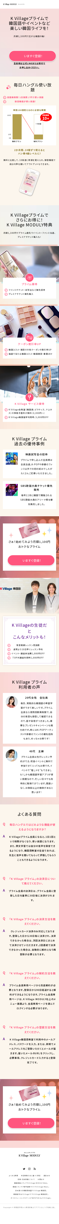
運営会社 (47, 1175)
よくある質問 (13, 1175)
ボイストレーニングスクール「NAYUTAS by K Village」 (31, 1198)
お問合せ (41, 1179)
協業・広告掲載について (26, 1179)
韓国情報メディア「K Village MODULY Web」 (31, 1183)
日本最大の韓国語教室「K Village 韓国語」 (31, 1190)
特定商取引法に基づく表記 (31, 1175)
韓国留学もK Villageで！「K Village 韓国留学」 (30, 1194)
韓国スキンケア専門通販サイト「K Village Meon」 (31, 1187)
